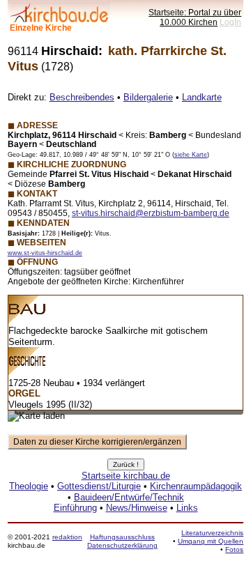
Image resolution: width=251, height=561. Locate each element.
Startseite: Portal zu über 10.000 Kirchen (195, 17)
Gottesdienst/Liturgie (99, 486)
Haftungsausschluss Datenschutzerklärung (122, 541)
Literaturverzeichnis (212, 533)
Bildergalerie (148, 97)
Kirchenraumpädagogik (196, 486)
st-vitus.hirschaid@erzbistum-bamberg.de (150, 212)
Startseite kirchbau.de (126, 475)
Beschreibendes (82, 97)
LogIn (230, 21)
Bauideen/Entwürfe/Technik (129, 497)
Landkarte (202, 97)
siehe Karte (190, 154)
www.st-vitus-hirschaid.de (45, 252)
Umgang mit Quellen (210, 541)
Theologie (28, 486)
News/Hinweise (136, 507)
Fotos (234, 549)
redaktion (67, 537)
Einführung (75, 507)
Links (187, 507)
